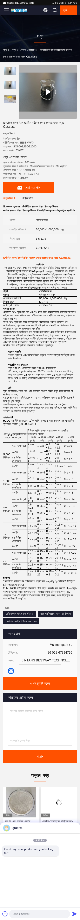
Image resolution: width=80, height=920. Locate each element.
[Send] (74, 913)
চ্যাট (65, 10)
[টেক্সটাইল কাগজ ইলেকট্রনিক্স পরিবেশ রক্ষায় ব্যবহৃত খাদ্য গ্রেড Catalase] (48, 92)
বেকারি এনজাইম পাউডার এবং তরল (21, 621)
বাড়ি (5, 49)
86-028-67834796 (65, 2)
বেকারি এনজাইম (27, 49)
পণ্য (14, 49)
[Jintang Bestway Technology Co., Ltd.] (19, 10)
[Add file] (5, 913)
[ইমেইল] (10, 671)
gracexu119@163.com (21, 2)
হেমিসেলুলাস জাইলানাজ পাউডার (19, 613)
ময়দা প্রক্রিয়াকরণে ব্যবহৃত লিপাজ (55, 613)
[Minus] (74, 828)
